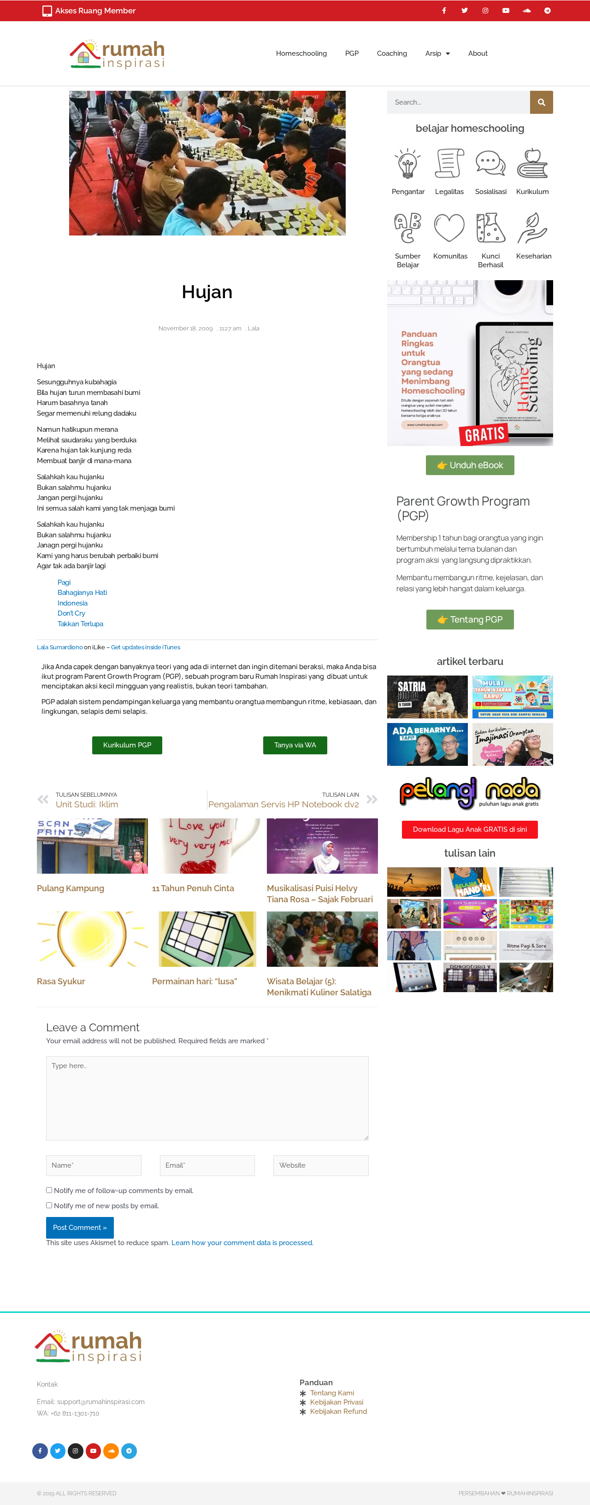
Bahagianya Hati (82, 592)
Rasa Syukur (61, 981)
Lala (254, 328)
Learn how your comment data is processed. (242, 1243)
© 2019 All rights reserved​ (77, 1493)
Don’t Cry (71, 613)
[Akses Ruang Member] (47, 11)
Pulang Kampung (70, 888)
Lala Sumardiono (60, 647)
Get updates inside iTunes (145, 647)
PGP (352, 53)
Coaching (392, 53)
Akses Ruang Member (95, 10)
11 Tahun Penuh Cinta (193, 888)
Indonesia (72, 603)
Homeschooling (301, 53)
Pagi (64, 582)
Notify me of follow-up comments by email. (124, 1191)
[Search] (541, 102)
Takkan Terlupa (80, 624)
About (478, 53)
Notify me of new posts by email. (106, 1206)
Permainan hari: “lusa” (194, 981)
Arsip (433, 53)
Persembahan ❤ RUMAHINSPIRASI (506, 1493)
